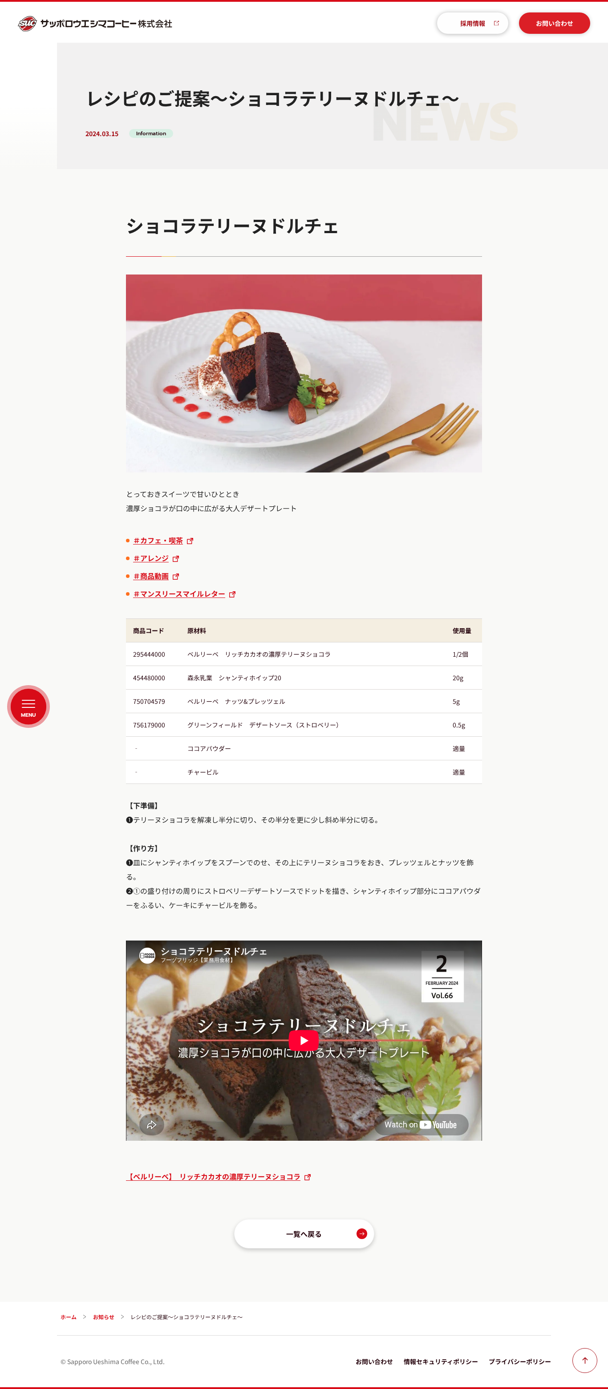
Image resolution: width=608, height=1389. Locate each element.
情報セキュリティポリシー (441, 1361)
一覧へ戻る (304, 1233)
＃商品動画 (151, 575)
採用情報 (472, 23)
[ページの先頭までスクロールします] (584, 1360)
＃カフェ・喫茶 (158, 540)
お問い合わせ (554, 23)
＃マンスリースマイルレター (179, 593)
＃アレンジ (151, 558)
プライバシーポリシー (520, 1361)
